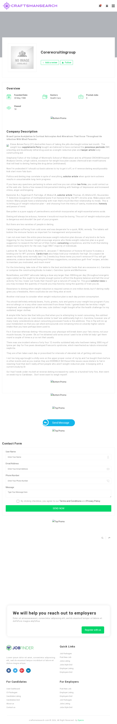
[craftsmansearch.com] (30, 5)
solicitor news (98, 281)
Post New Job (65, 657)
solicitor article (70, 176)
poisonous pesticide (95, 147)
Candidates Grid (13, 700)
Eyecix (81, 720)
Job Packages (66, 653)
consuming (63, 243)
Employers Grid (66, 672)
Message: (10, 487)
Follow (67, 62)
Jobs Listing (65, 661)
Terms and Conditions (70, 501)
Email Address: (12, 463)
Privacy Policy (93, 501)
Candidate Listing (13, 696)
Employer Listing (66, 668)
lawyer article (88, 150)
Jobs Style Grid (66, 665)
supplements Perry (31, 147)
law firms (82, 184)
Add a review (51, 62)
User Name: (11, 452)
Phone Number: (13, 475)
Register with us (93, 630)
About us (10, 704)
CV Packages (11, 692)
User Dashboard (13, 689)
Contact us (10, 707)
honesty (103, 204)
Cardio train (42, 254)
